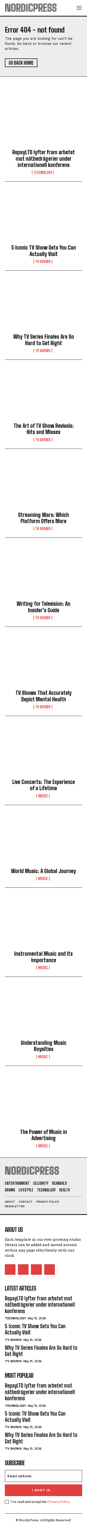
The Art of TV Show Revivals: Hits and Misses (44, 429)
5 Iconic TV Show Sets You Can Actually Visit (43, 250)
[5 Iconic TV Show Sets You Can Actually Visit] (43, 217)
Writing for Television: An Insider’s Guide (43, 607)
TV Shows (43, 261)
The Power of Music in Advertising (43, 1135)
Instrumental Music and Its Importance (43, 956)
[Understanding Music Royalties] (43, 1012)
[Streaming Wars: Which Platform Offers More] (43, 484)
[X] (36, 1269)
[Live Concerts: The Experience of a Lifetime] (43, 751)
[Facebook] (10, 1269)
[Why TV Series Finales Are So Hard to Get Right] (43, 306)
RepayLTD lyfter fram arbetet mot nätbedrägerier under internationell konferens (43, 158)
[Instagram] (23, 1269)
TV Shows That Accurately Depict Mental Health (43, 696)
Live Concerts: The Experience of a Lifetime (43, 785)
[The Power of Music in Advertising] (43, 1101)
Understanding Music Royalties (43, 1046)
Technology (43, 172)
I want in (41, 1490)
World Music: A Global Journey (43, 871)
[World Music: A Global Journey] (43, 840)
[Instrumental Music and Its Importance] (43, 923)
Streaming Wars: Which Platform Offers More (43, 518)
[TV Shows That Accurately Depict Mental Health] (43, 662)
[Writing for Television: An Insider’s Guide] (43, 573)
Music (43, 796)
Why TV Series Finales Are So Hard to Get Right (43, 339)
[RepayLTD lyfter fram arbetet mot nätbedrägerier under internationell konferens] (43, 121)
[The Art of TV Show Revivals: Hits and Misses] (43, 395)
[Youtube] (49, 1269)
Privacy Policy (58, 1501)
